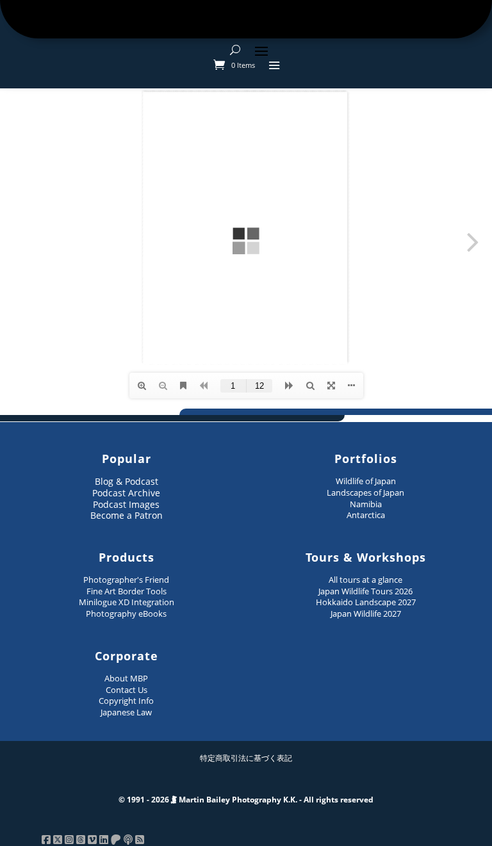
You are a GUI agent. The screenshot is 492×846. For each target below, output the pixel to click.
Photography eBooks (126, 613)
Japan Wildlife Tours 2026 (365, 591)
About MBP (126, 678)
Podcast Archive (126, 493)
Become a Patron (126, 515)
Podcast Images (126, 504)
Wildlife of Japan (366, 481)
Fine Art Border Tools (126, 591)
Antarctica (366, 515)
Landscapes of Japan (365, 492)
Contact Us (126, 690)
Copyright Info (126, 700)
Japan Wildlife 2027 (366, 613)
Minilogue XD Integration (126, 602)
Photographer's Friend (126, 579)
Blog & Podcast (126, 481)
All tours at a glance (365, 579)
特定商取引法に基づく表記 (246, 757)
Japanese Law (126, 712)
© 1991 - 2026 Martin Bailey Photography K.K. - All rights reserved (246, 799)
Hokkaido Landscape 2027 (366, 602)
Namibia (366, 504)
